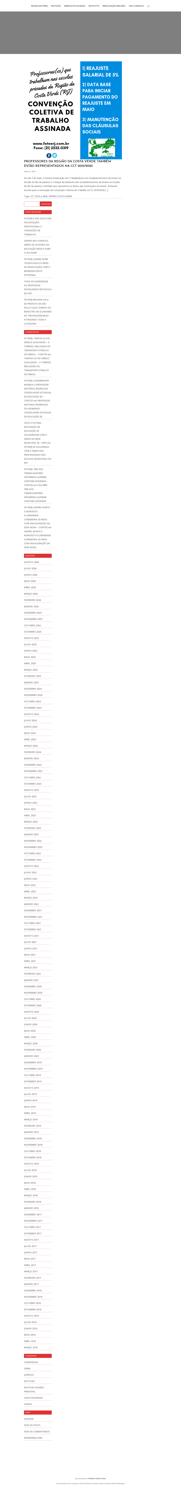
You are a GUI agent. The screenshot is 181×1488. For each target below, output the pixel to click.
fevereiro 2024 (32, 752)
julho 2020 (30, 1018)
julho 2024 (30, 720)
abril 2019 (30, 1113)
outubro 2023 (32, 777)
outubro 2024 (32, 701)
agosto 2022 (31, 866)
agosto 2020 (31, 1011)
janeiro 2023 (31, 834)
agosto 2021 (31, 935)
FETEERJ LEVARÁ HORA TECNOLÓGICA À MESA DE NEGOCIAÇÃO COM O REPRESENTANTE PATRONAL (37, 267)
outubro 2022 (32, 853)
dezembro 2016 (33, 1290)
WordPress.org (33, 1437)
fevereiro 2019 (32, 1125)
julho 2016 (30, 1322)
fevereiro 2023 (32, 828)
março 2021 (31, 967)
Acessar (28, 1418)
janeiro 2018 (31, 1208)
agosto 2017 (31, 1239)
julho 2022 (30, 872)
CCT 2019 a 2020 (38, 196)
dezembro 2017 (33, 1214)
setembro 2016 (32, 1309)
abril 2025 (30, 663)
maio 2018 (30, 1182)
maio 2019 (30, 1106)
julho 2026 (30, 568)
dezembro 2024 (33, 688)
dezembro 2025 (33, 612)
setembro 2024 (32, 707)
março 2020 (31, 1043)
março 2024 (31, 745)
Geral (27, 1368)
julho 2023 (30, 796)
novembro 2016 (33, 1296)
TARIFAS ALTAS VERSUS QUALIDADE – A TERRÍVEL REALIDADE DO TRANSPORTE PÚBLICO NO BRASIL (37, 366)
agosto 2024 (31, 714)
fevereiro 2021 (32, 973)
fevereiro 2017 (32, 1277)
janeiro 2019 (31, 1132)
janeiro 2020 (31, 1056)
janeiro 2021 (31, 980)
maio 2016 (30, 1334)
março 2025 (31, 669)
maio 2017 (30, 1258)
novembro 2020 (33, 992)
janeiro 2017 (31, 1284)
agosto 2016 (31, 1315)
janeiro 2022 (31, 904)
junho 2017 (30, 1252)
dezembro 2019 (33, 1062)
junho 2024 (30, 726)
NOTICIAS (29, 1381)
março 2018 (31, 1195)
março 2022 (31, 897)
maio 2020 (30, 1030)
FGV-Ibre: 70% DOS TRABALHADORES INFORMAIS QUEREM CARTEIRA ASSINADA (36, 493)
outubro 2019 (32, 1075)
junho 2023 (30, 802)
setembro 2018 (32, 1157)
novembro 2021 (33, 916)
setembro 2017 (32, 1233)
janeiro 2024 (31, 758)
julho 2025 (30, 644)
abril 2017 (30, 1265)
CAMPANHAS (31, 1362)
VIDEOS (28, 1404)
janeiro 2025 (31, 682)
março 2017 (31, 1271)
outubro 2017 (32, 1227)
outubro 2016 (32, 1303)
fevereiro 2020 (32, 1049)
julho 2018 (30, 1170)
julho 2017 (30, 1246)
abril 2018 (30, 1189)
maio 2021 (30, 954)
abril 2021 (30, 961)
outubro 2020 (32, 999)
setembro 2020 (32, 1005)
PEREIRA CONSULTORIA (97, 1479)
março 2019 (31, 1119)
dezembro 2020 (33, 986)
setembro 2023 (32, 783)
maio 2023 (30, 809)
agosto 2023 (31, 790)
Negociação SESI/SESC (114, 6)
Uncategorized (33, 1397)
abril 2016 (30, 1341)
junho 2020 (30, 1024)
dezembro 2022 (33, 840)
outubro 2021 (32, 923)
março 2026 (31, 593)
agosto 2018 (31, 1163)
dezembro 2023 (33, 764)
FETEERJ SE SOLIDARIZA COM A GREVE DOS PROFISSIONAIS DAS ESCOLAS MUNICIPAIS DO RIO (37, 454)
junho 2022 (30, 878)
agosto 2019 (31, 1087)
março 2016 (31, 1347)
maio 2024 (30, 733)
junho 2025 (30, 650)
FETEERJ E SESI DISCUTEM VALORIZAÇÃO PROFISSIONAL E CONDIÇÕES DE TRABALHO (37, 226)
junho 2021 (30, 948)
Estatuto (94, 6)
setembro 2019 (32, 1081)
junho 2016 (30, 1328)
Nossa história (39, 6)
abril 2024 (30, 739)
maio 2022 (30, 885)
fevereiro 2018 (32, 1201)
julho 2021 (30, 942)
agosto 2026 (31, 562)
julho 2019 (30, 1094)
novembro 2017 (33, 1220)
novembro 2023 (33, 771)
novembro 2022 (33, 847)
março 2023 (31, 821)
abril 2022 (30, 891)
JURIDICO (29, 1374)
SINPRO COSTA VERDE (60, 196)
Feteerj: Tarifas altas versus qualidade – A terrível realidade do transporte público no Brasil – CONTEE (37, 346)
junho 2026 (30, 574)
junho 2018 (30, 1176)
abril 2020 (30, 1037)
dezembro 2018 (33, 1138)
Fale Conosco (136, 6)
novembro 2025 (33, 619)
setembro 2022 (32, 859)
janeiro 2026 (31, 606)
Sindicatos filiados (74, 6)
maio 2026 (30, 581)
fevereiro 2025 (32, 676)
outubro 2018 (32, 1151)
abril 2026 (30, 587)
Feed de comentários (37, 1431)
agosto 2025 (31, 638)
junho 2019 (30, 1100)
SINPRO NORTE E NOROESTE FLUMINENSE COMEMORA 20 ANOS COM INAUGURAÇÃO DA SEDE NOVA (37, 539)
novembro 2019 (33, 1068)
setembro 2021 (32, 929)
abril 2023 (30, 815)
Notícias (56, 6)
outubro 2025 (32, 625)
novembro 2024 (33, 695)
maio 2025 (30, 657)
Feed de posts (32, 1425)
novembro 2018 (33, 1144)
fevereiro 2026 (32, 600)
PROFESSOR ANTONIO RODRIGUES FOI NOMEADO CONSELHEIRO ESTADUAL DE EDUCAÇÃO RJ (37, 408)
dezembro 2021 (33, 910)
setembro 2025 (32, 631)
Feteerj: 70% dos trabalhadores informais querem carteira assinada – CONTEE (36, 477)
